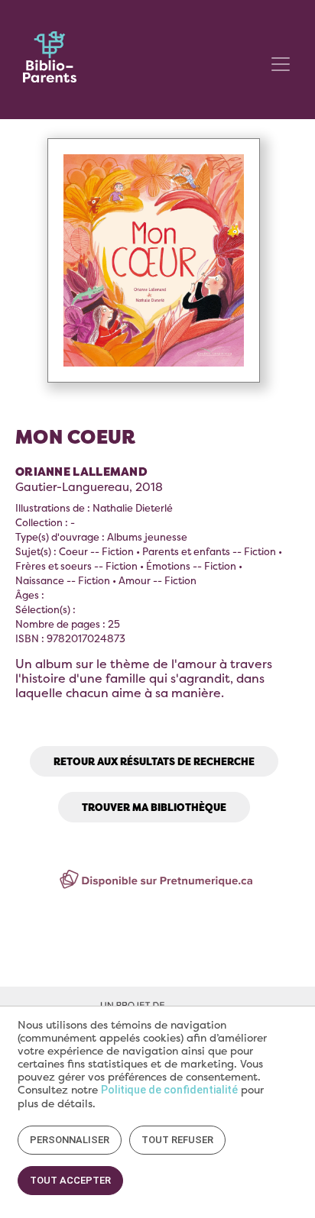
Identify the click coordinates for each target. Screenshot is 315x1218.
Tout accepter (70, 1180)
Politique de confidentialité (169, 1090)
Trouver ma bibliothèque (154, 807)
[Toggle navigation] (280, 64)
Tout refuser (177, 1139)
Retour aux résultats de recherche (154, 761)
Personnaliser (69, 1139)
